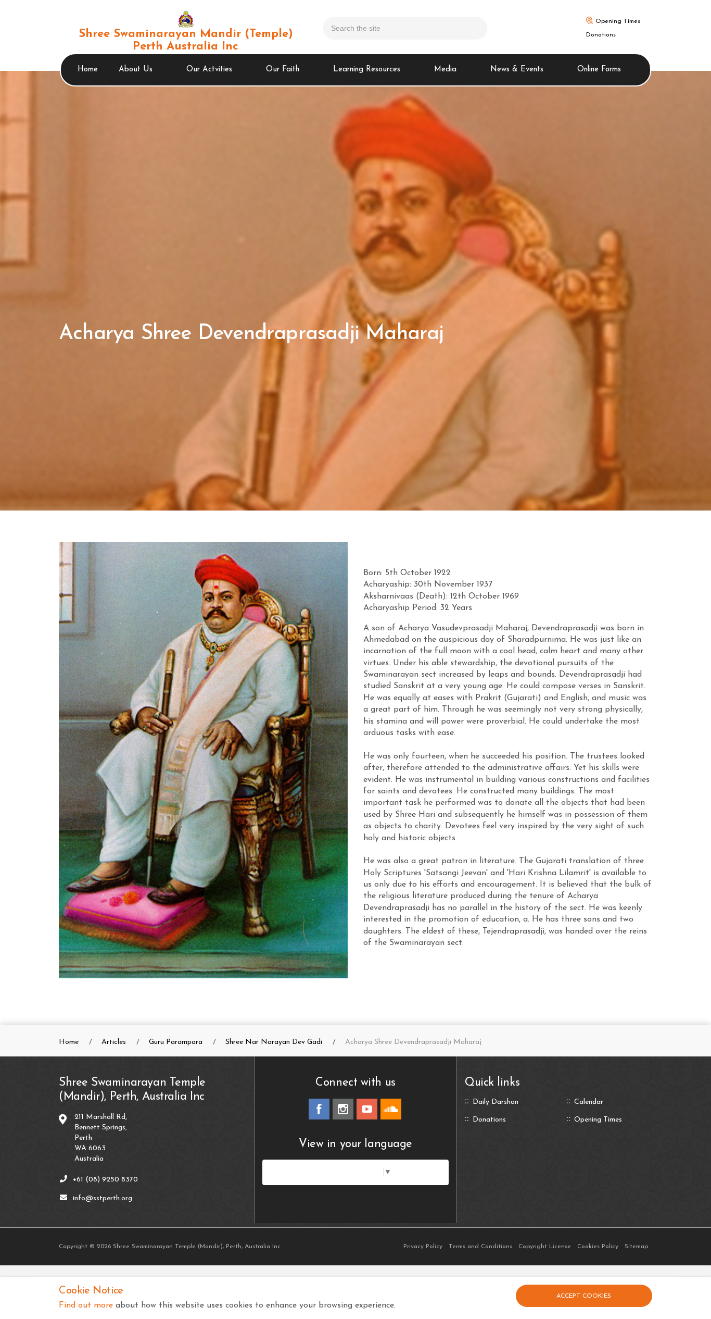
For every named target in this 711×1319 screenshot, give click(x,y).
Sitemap (636, 1246)
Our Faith (282, 69)
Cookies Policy (597, 1246)
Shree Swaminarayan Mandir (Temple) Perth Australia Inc (186, 40)
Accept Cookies (583, 1296)
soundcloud (390, 1109)
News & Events (516, 69)
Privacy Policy (422, 1246)
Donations (601, 35)
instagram (343, 1109)
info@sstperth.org (102, 1198)
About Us (136, 69)
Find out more (86, 1305)
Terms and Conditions (480, 1246)
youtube (367, 1109)
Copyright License (544, 1246)
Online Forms (599, 69)
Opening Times (617, 21)
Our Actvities (209, 69)
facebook (319, 1109)
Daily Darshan (495, 1102)
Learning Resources (366, 69)
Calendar (588, 1102)
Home (88, 69)
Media (445, 69)
